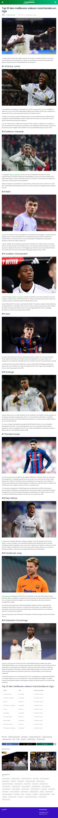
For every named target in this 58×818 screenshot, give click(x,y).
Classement (29, 15)
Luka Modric (6, 791)
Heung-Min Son (44, 783)
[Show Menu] (2, 2)
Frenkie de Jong (6, 596)
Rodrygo (4, 415)
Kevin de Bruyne (6, 789)
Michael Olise (24, 791)
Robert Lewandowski (45, 794)
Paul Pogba (16, 794)
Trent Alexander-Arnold (31, 797)
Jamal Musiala (6, 786)
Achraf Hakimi (6, 778)
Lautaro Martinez (35, 789)
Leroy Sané (44, 789)
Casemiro (13, 781)
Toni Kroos (20, 797)
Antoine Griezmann (26, 778)
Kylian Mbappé (16, 789)
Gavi (46, 357)
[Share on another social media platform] (55, 744)
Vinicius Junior (41, 739)
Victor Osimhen (42, 797)
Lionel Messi (52, 789)
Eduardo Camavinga (7, 663)
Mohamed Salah (34, 791)
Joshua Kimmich (26, 786)
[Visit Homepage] (29, 2)
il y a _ (5, 768)
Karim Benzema (46, 786)
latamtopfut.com (43, 814)
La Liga (34, 15)
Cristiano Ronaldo (30, 781)
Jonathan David (16, 786)
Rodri (53, 794)
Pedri (3, 235)
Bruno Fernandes (44, 778)
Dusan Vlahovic (40, 781)
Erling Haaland (18, 783)
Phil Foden (28, 794)
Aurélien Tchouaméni (17, 297)
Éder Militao (24, 736)
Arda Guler (35, 778)
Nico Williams (49, 791)
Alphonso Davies (16, 778)
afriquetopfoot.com (43, 812)
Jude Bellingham (36, 786)
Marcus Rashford (15, 791)
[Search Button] (55, 2)
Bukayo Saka (6, 781)
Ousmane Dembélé (7, 794)
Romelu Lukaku (12, 797)
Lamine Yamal (25, 789)
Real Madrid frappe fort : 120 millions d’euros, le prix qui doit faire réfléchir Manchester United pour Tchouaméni (41, 765)
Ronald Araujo (11, 477)
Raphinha (35, 794)
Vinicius (44, 109)
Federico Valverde (14, 174)
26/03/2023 (20, 15)
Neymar (42, 791)
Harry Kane (35, 783)
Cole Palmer (21, 781)
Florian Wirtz (27, 783)
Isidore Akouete (11, 15)
